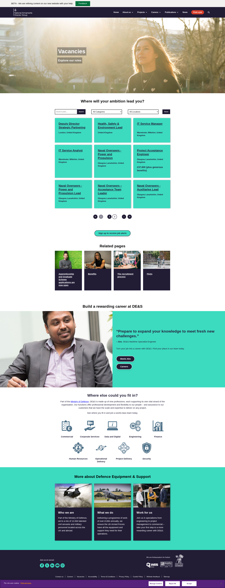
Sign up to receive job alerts (112, 233)
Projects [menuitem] (141, 12)
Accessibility (92, 577)
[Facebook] (42, 565)
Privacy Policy (124, 577)
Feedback (83, 3)
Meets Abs (125, 359)
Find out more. (26, 583)
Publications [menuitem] (170, 12)
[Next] (124, 216)
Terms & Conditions (108, 577)
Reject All (172, 583)
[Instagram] (62, 565)
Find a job (197, 12)
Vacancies (80, 577)
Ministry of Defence (80, 401)
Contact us (59, 577)
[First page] (95, 216)
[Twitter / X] (47, 565)
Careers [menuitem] (154, 12)
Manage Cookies (156, 583)
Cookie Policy (138, 577)
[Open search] (209, 12)
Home (116, 12)
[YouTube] (57, 565)
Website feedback (153, 577)
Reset (166, 112)
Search (81, 112)
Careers (124, 366)
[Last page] (129, 216)
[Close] (221, 583)
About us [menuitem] (127, 12)
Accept (189, 583)
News (185, 12)
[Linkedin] (52, 565)
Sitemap (167, 577)
